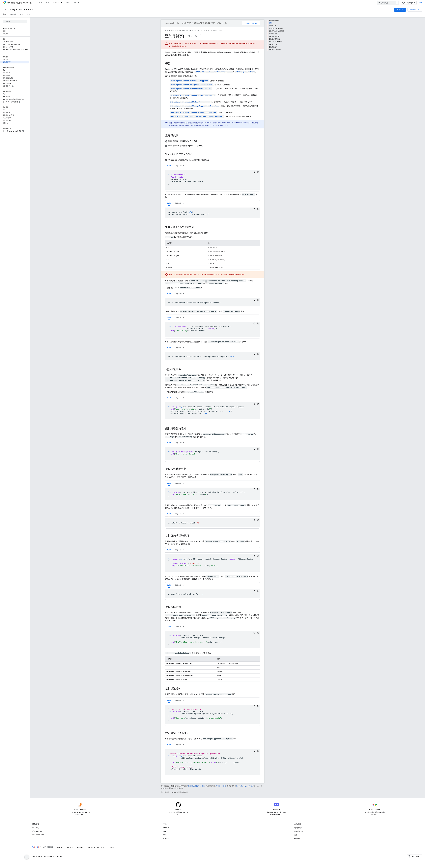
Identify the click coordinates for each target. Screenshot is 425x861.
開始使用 (400, 10)
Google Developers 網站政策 (245, 786)
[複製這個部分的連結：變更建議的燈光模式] (191, 733)
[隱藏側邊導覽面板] (26, 857)
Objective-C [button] (179, 166)
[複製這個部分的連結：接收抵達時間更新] (188, 469)
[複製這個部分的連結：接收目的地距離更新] (191, 536)
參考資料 (13, 14)
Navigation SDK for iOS (21, 9)
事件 (221, 125)
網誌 (68, 3)
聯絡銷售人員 (415, 10)
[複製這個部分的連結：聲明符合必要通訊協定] (194, 154)
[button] (212, 141)
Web (164, 835)
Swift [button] (169, 166)
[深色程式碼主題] (254, 172)
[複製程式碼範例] (258, 172)
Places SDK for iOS (38, 835)
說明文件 (56, 3)
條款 (34, 856)
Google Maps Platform (184, 30)
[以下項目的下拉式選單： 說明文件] (62, 2)
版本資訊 (183, 46)
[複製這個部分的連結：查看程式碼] (180, 135)
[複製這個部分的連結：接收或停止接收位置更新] (196, 227)
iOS (4, 9)
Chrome (70, 847)
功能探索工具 (37, 831)
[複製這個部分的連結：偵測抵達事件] (183, 369)
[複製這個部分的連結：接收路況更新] (183, 607)
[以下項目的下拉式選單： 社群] (79, 2)
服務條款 (297, 838)
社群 (75, 3)
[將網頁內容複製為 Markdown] (196, 36)
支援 (295, 835)
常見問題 (35, 828)
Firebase (80, 847)
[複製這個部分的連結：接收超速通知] (183, 688)
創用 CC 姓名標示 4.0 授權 (196, 786)
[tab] (169, 165)
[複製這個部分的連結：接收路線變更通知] (188, 428)
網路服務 (166, 838)
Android (166, 828)
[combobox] (388, 3)
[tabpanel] (212, 180)
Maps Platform (24, 2)
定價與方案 (298, 828)
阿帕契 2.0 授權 (221, 786)
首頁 (166, 30)
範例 (21, 14)
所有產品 (111, 847)
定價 (47, 3)
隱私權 (40, 856)
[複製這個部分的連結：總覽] (172, 63)
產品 (40, 3)
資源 (28, 14)
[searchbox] (15, 21)
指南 (4, 14)
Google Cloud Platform (96, 847)
